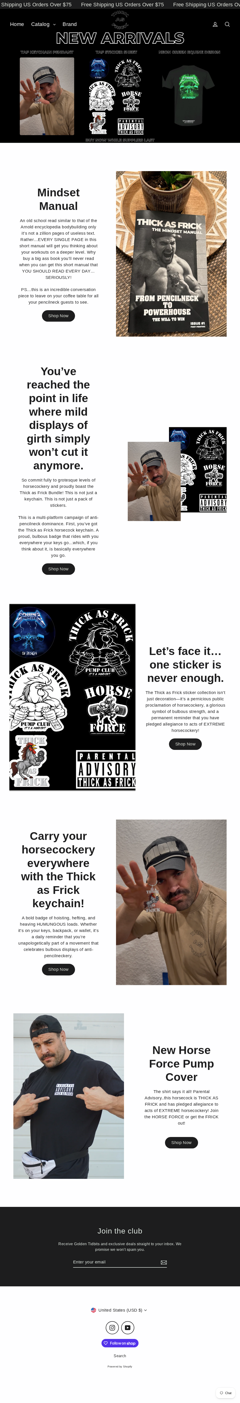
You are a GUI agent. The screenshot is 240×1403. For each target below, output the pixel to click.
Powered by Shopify (120, 1366)
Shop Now (58, 315)
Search (120, 1356)
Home (17, 24)
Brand (70, 24)
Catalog (41, 24)
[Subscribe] (163, 1262)
